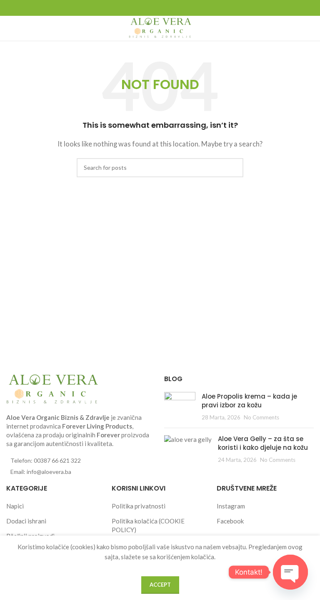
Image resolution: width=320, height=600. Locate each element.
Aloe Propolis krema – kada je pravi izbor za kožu (249, 400)
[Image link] (52, 388)
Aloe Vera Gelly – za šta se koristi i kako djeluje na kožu (263, 443)
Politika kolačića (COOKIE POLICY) (148, 525)
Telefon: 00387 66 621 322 (45, 460)
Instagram (231, 506)
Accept (160, 584)
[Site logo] (160, 27)
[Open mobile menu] (9, 28)
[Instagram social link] (165, 8)
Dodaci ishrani (26, 521)
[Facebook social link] (155, 8)
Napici (15, 506)
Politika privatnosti (138, 506)
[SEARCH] (233, 167)
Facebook (230, 521)
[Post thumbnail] (179, 406)
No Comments (261, 417)
